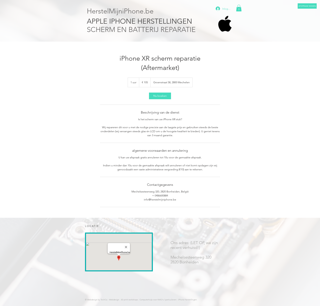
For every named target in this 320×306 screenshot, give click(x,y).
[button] (307, 6)
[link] (160, 96)
